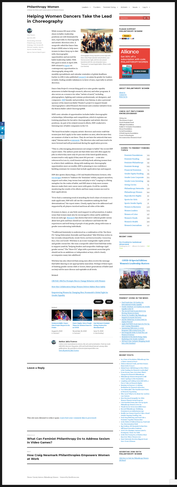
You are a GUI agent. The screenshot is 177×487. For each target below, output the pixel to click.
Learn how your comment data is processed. (78, 418)
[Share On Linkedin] (2, 132)
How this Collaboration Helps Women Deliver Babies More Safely (78, 287)
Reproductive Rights (132, 196)
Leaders (85, 7)
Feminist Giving (109, 7)
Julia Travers (31, 35)
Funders (96, 7)
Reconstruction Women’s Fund (130, 137)
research (82, 77)
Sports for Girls (130, 199)
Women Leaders (131, 211)
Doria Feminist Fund (126, 122)
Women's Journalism (133, 225)
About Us (122, 93)
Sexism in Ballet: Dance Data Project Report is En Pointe (61, 325)
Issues (135, 7)
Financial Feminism (132, 170)
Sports (41, 47)
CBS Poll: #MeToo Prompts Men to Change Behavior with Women (78, 281)
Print (98, 302)
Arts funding (31, 41)
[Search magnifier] (148, 18)
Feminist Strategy (131, 166)
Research (71, 218)
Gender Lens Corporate (134, 177)
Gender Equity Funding (134, 174)
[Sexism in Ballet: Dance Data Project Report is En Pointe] (61, 315)
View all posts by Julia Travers (69, 350)
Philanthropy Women (43, 7)
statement (75, 140)
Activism (124, 7)
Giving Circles (130, 185)
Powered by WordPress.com (69, 477)
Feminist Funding (131, 159)
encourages (56, 178)
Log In (145, 7)
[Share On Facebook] (2, 124)
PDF (109, 302)
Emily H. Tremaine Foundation (130, 127)
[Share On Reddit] (2, 137)
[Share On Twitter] (2, 128)
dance (29, 52)
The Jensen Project (126, 120)
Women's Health (131, 222)
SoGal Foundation (125, 131)
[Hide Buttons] (1, 140)
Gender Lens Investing (133, 181)
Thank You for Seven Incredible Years (133, 407)
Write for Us (123, 97)
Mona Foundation (125, 129)
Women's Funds (130, 218)
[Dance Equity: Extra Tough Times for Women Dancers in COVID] (82, 315)
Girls (34, 45)
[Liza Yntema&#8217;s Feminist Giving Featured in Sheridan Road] (103, 315)
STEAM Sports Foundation (128, 133)
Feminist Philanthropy (133, 163)
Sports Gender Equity (34, 49)
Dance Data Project (38, 52)
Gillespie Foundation (126, 125)
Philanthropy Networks (134, 188)
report (67, 66)
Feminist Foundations (133, 155)
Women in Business (132, 207)
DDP (63, 100)
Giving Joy (123, 118)
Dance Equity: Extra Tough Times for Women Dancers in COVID (82, 325)
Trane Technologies (126, 135)
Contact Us (123, 95)
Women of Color (131, 214)
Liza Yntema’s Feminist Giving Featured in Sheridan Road (102, 325)
